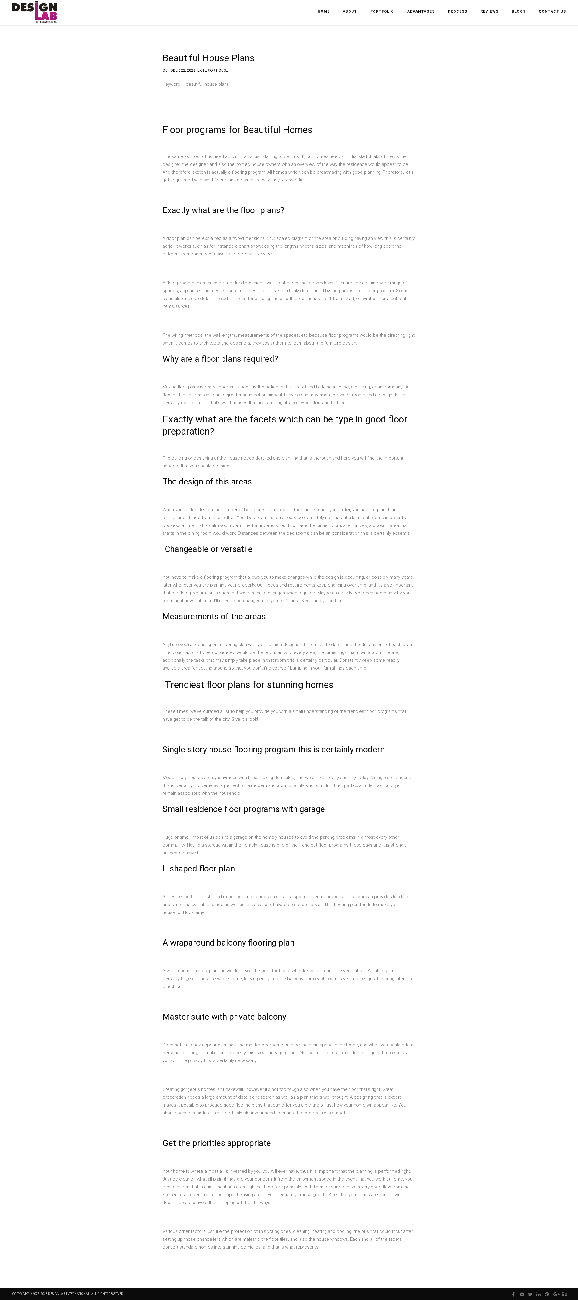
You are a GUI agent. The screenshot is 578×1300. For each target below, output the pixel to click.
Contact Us (552, 11)
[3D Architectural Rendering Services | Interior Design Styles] (35, 17)
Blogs (519, 11)
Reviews (489, 11)
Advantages (421, 11)
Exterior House (212, 69)
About (350, 11)
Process (457, 11)
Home (324, 11)
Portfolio (382, 11)
